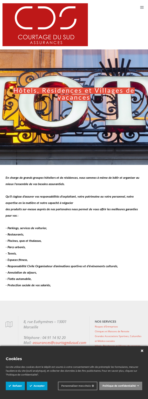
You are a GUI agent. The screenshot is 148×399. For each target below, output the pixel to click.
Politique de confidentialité (119, 385)
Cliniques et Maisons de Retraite (112, 331)
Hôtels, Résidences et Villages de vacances (117, 345)
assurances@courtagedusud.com (59, 342)
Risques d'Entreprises (106, 326)
